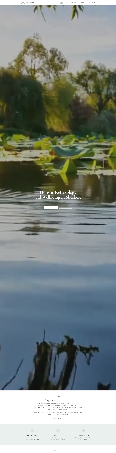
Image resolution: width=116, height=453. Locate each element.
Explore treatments (65, 207)
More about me (57, 418)
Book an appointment (51, 207)
